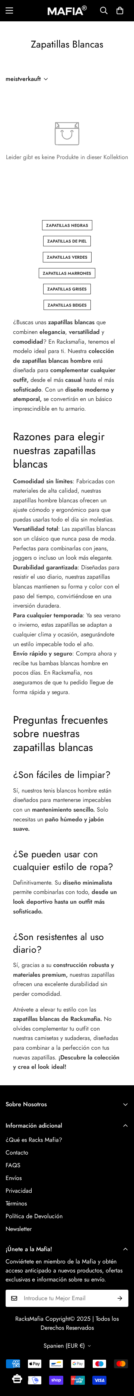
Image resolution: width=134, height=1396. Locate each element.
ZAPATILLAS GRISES (67, 289)
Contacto (17, 1152)
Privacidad (19, 1190)
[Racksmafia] (67, 10)
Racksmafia (70, 341)
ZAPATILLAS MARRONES (67, 273)
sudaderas (77, 1038)
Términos (16, 1203)
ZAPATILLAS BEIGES (67, 305)
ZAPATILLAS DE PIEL (67, 241)
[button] (119, 10)
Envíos (14, 1178)
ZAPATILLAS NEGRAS (67, 225)
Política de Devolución (34, 1216)
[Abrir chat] (17, 1379)
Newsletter (19, 1229)
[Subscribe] (120, 1298)
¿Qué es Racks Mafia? (34, 1139)
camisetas (46, 1038)
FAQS (13, 1165)
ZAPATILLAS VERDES (67, 257)
